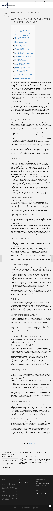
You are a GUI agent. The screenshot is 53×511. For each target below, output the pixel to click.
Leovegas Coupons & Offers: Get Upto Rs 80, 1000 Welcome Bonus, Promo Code (9, 454)
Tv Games (16, 77)
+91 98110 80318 (43, 485)
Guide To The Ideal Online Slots (22, 35)
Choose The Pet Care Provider (21, 70)
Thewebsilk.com (34, 508)
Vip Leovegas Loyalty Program (22, 68)
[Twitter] (3, 1)
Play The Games (18, 59)
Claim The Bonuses (19, 48)
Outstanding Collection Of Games (22, 66)
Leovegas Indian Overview (20, 44)
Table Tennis (17, 38)
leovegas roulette (21, 328)
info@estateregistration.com (44, 1)
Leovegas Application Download (22, 67)
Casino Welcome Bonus (20, 71)
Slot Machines (17, 62)
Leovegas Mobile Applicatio (25, 452)
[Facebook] (5, 1)
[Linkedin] (8, 1)
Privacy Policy (22, 485)
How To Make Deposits (20, 60)
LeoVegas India (5, 15)
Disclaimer (21, 487)
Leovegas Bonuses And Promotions (23, 78)
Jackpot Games (18, 31)
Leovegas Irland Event (40, 452)
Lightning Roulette (19, 52)
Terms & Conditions (23, 482)
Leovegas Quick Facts (19, 45)
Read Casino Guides (19, 46)
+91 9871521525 (32, 1)
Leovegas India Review (20, 75)
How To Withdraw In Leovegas (21, 37)
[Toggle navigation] (49, 5)
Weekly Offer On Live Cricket (21, 30)
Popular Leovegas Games (20, 42)
